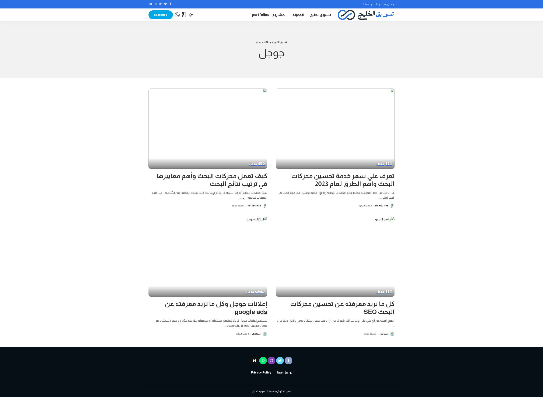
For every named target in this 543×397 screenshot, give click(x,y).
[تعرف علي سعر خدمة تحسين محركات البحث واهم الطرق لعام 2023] (335, 129)
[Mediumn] (150, 4)
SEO (388, 163)
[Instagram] (160, 4)
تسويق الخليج (259, 391)
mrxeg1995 (381, 206)
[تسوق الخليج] (366, 14)
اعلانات (260, 291)
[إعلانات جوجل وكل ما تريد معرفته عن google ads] (207, 257)
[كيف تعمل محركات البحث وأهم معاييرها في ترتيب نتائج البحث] (207, 129)
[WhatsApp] (155, 4)
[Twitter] (165, 4)
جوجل (380, 163)
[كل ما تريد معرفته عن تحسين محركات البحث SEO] (335, 257)
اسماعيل (383, 334)
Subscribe (160, 14)
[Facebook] (170, 4)
